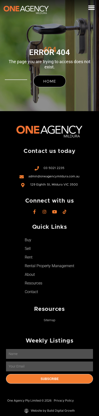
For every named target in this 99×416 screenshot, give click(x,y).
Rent (28, 257)
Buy (28, 240)
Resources (33, 283)
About (30, 274)
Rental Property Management (49, 266)
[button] (91, 7)
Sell (28, 248)
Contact (31, 291)
